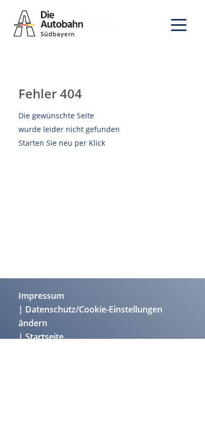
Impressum (41, 295)
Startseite (44, 336)
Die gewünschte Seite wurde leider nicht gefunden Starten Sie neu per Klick (69, 129)
